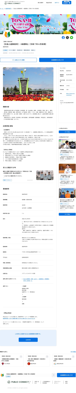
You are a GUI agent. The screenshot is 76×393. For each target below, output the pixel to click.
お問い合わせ (37, 382)
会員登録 (28, 340)
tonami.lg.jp (31, 318)
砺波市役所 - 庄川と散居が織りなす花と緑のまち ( (15, 318)
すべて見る (67, 132)
